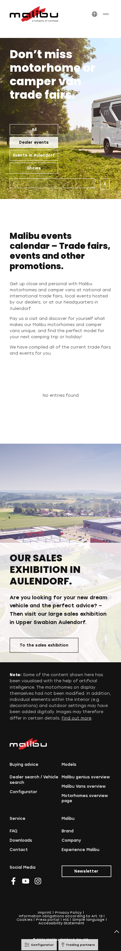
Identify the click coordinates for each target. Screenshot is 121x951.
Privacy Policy (68, 912)
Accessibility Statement (61, 923)
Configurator (23, 792)
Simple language (88, 919)
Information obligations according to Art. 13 (60, 916)
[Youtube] (25, 881)
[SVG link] (34, 14)
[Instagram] (38, 881)
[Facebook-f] (13, 881)
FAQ (13, 831)
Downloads (21, 840)
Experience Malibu (80, 849)
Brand (68, 831)
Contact (19, 849)
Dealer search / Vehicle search (34, 780)
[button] (94, 14)
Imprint (44, 912)
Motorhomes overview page (85, 798)
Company (71, 840)
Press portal (47, 919)
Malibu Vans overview (84, 786)
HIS (66, 919)
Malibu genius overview (86, 777)
